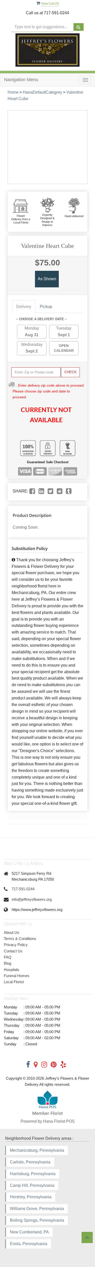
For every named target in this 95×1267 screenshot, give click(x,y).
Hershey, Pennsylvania (30, 1197)
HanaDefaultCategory (42, 92)
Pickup (46, 306)
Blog (7, 963)
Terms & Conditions (20, 938)
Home (13, 92)
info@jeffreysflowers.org (32, 899)
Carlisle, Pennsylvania (30, 1162)
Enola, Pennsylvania (28, 1244)
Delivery (23, 306)
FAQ (7, 957)
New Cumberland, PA (29, 1232)
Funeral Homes (16, 976)
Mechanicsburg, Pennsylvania (37, 1150)
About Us (11, 932)
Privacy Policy (16, 944)
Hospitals (11, 969)
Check (70, 372)
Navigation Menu (21, 79)
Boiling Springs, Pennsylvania (37, 1220)
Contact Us (13, 951)
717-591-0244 (23, 889)
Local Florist (14, 982)
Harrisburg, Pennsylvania (32, 1174)
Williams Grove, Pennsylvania (37, 1208)
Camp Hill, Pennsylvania (32, 1185)
